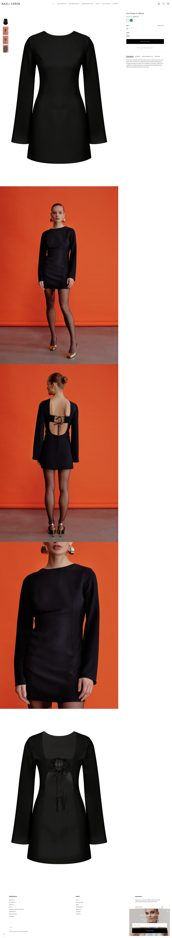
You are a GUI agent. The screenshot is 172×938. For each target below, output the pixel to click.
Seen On (11, 904)
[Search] (164, 4)
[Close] (167, 911)
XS (127, 28)
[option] (6, 21)
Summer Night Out (87, 3)
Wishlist (78, 914)
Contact (115, 3)
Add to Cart (145, 41)
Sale (53, 3)
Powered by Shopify (23, 931)
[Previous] (6, 15)
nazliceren (15, 931)
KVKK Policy (12, 911)
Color (127, 32)
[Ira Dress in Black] (5, 22)
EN (11, 927)
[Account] (160, 4)
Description (130, 56)
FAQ (10, 907)
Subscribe (149, 930)
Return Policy (13, 914)
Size (145, 25)
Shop (97, 3)
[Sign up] (162, 907)
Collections (106, 3)
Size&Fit (137, 56)
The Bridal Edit (74, 3)
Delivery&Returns (147, 56)
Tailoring (157, 56)
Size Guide (161, 25)
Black (128, 35)
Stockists (11, 916)
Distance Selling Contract (16, 909)
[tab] (130, 56)
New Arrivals (62, 3)
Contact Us (12, 902)
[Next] (6, 56)
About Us (11, 900)
